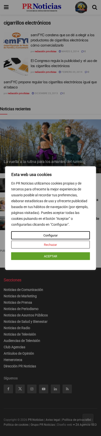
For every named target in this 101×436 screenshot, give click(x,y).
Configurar (50, 235)
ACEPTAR (50, 256)
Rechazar (50, 244)
